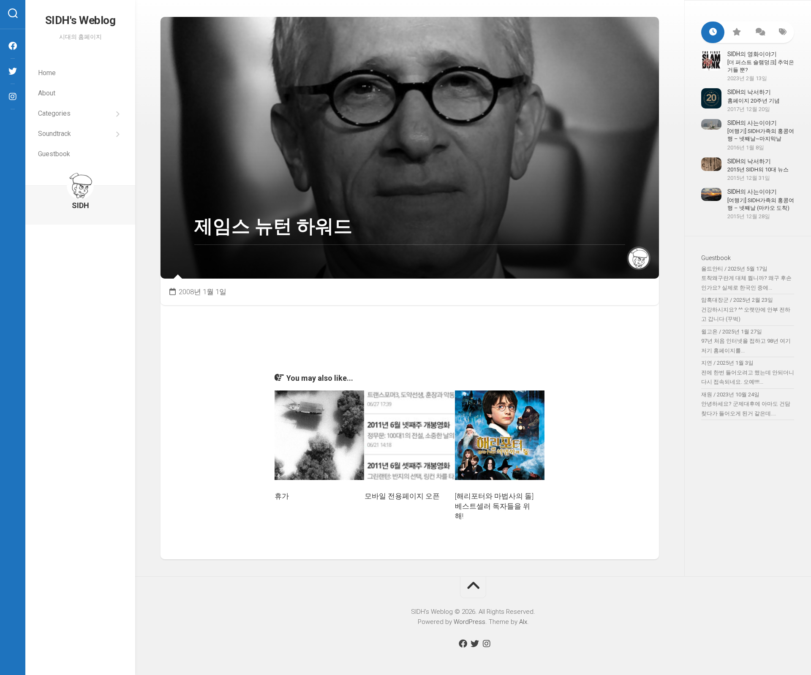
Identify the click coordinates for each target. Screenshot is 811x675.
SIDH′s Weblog (80, 20)
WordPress (469, 622)
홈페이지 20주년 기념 (753, 101)
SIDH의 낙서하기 (749, 92)
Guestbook (54, 154)
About (46, 93)
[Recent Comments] (759, 32)
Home (47, 73)
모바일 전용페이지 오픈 (402, 496)
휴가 (282, 496)
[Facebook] (12, 46)
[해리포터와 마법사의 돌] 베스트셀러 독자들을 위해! (494, 506)
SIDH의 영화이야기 (752, 54)
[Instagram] (12, 96)
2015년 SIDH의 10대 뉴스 (758, 169)
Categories (54, 113)
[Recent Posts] (712, 32)
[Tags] (782, 32)
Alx (523, 622)
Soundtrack (54, 134)
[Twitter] (12, 71)
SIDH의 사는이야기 (752, 122)
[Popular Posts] (736, 32)
